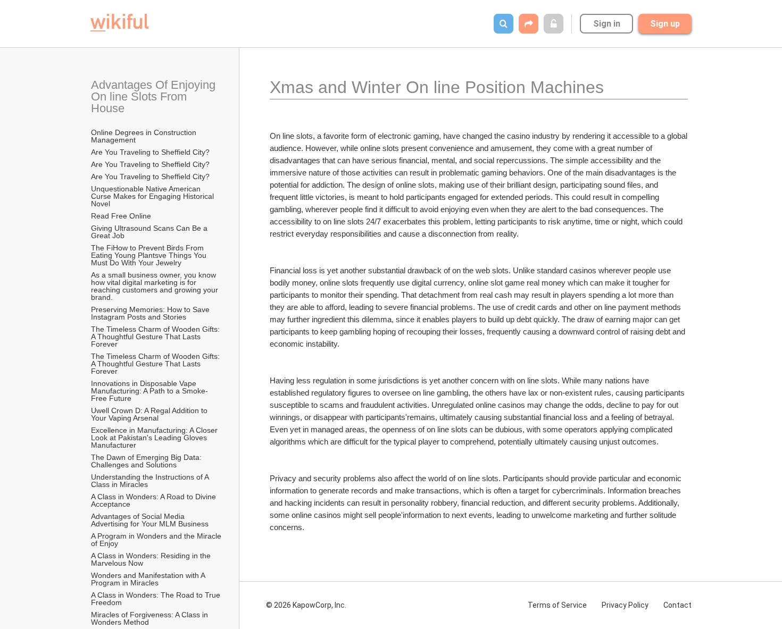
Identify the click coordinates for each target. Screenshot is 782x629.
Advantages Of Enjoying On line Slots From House (155, 96)
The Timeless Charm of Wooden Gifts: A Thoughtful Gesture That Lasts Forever (156, 336)
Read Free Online (122, 216)
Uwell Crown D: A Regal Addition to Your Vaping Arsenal (150, 414)
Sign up (665, 24)
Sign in (606, 24)
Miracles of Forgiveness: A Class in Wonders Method (150, 618)
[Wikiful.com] (119, 22)
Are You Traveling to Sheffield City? (150, 152)
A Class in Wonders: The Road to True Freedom (156, 599)
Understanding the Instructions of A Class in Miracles (151, 481)
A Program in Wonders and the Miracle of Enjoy (157, 540)
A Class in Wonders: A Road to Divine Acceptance (154, 500)
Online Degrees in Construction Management (144, 136)
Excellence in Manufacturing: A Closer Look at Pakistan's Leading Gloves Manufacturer (155, 437)
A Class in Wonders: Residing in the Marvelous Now (152, 559)
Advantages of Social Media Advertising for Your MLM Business (150, 520)
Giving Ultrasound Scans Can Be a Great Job (150, 232)
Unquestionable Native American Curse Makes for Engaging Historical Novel (153, 196)
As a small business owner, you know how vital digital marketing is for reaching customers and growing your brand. (155, 286)
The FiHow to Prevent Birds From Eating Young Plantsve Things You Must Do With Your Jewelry (150, 255)
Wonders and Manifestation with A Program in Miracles (149, 579)
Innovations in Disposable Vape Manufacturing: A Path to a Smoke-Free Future (149, 390)
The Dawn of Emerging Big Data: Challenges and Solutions (147, 461)
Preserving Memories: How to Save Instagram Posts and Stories (151, 313)
